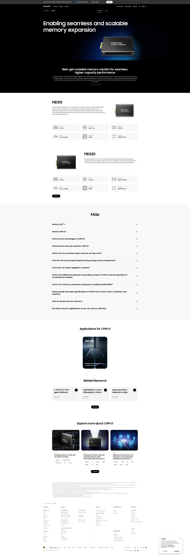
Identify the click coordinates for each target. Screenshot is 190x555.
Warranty (62, 536)
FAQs (62, 534)
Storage (121, 464)
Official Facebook (140, 547)
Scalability (86, 464)
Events (114, 511)
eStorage (45, 515)
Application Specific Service (101, 520)
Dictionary (63, 525)
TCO (92, 464)
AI (43, 533)
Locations (133, 528)
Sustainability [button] (128, 6)
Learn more (56, 196)
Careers (132, 531)
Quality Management (65, 512)
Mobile (44, 539)
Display (44, 528)
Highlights (115, 534)
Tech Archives (98, 521)
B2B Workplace (81, 520)
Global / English (95, 2)
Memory (97, 461)
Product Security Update (66, 517)
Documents (63, 533)
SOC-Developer (81, 521)
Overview (100, 10)
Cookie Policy (163, 546)
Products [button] (55, 6)
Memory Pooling (58, 462)
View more (95, 407)
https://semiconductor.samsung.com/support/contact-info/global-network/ (68, 495)
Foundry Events (99, 517)
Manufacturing (99, 518)
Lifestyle (45, 541)
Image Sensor (46, 522)
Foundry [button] (67, 6)
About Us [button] (135, 6)
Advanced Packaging (100, 513)
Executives (133, 515)
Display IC (45, 523)
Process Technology (100, 511)
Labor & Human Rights (117, 537)
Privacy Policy (170, 545)
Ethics (132, 520)
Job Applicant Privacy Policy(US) (102, 547)
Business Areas (134, 513)
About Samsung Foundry (101, 510)
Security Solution (46, 525)
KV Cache (70, 462)
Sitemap (111, 547)
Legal (69, 547)
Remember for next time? (83, 2)
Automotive (45, 536)
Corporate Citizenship (117, 539)
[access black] (44, 547)
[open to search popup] (139, 6)
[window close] (180, 539)
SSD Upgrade (63, 539)
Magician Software (64, 538)
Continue (109, 2)
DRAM (44, 512)
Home (44, 503)
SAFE (97, 515)
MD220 (106, 10)
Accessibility (79, 547)
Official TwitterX (138, 547)
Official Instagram (135, 547)
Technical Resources (65, 521)
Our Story (133, 512)
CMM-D (103, 461)
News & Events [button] (119, 6)
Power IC (45, 526)
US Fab (97, 523)
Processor (45, 520)
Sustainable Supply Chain (118, 540)
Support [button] (61, 6)
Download (76, 390)
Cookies (73, 547)
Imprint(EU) (85, 547)
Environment (116, 535)
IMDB (97, 464)
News (114, 510)
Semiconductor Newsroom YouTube (138, 550)
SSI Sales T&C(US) (92, 547)
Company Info (133, 510)
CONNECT (98, 525)
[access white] (46, 547)
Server (44, 534)
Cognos (127, 464)
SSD (44, 513)
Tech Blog (115, 513)
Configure (164, 551)
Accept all (176, 551)
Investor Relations (134, 518)
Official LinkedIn (143, 547)
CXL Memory (47, 11)
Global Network (81, 517)
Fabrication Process (65, 523)
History (132, 517)
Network (45, 538)
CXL (64, 462)
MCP (44, 518)
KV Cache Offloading (66, 460)
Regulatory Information (65, 515)
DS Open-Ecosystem (82, 512)
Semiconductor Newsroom (136, 522)
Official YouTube (146, 547)
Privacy (65, 547)
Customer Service (64, 513)
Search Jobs (133, 533)
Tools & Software (64, 531)
